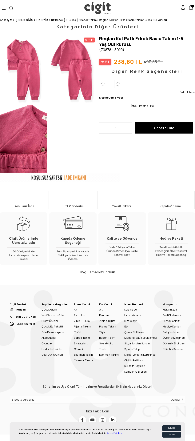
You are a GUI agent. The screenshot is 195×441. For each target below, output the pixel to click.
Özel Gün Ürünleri (52, 354)
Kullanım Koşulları (134, 366)
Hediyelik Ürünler (52, 349)
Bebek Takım (82, 337)
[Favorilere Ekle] (115, 106)
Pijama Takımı (82, 326)
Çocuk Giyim (49, 309)
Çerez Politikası (114, 433)
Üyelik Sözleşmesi (174, 337)
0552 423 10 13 (26, 324)
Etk (126, 326)
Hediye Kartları (172, 326)
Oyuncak (47, 343)
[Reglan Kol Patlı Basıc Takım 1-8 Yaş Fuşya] (121, 84)
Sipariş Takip (132, 349)
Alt (75, 309)
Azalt (104, 128)
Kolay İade (130, 309)
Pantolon (79, 315)
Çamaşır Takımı (83, 360)
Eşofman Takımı (83, 354)
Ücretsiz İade (132, 315)
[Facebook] (82, 420)
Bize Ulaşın (130, 321)
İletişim (21, 309)
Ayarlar (172, 434)
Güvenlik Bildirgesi (174, 343)
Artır (127, 128)
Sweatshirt (81, 343)
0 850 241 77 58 (26, 317)
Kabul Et (171, 428)
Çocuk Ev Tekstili (52, 326)
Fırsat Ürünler (50, 321)
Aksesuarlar (49, 337)
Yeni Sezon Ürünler (53, 315)
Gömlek (78, 349)
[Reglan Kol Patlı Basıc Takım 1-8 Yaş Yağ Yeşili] (106, 84)
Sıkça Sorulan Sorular (137, 343)
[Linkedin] (113, 420)
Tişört (78, 332)
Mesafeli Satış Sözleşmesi (140, 337)
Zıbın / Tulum (82, 321)
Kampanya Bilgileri (135, 371)
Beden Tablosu (187, 92)
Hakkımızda (170, 309)
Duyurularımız (171, 321)
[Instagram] (102, 420)
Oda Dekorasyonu (53, 332)
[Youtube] (92, 420)
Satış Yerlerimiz (172, 332)
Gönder (175, 399)
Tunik (102, 349)
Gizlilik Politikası (134, 360)
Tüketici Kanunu (173, 349)
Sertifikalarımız (172, 315)
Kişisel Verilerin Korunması (140, 354)
